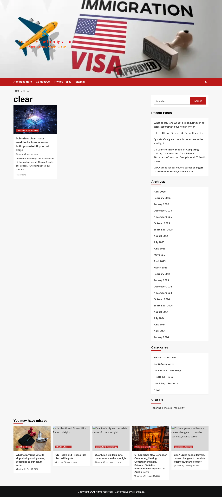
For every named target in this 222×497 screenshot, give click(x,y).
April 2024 (160, 330)
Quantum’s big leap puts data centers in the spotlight (178, 141)
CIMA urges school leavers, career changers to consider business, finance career (178, 169)
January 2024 (161, 337)
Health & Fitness (163, 376)
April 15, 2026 (32, 469)
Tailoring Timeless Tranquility (167, 407)
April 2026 (160, 191)
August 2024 (161, 311)
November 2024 (163, 292)
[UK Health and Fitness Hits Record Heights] (71, 438)
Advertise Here (22, 81)
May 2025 (159, 254)
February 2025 (162, 273)
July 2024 (159, 318)
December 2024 (163, 286)
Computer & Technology (27, 130)
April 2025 (160, 261)
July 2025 (159, 242)
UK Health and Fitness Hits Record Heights (178, 132)
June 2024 (159, 324)
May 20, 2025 (32, 154)
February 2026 (162, 197)
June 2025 (159, 248)
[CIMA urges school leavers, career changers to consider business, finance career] (190, 438)
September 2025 (163, 229)
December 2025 (163, 210)
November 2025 (163, 216)
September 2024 (163, 305)
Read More (21, 175)
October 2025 (162, 223)
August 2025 (161, 235)
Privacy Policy (62, 81)
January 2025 (161, 280)
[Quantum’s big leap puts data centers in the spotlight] (111, 438)
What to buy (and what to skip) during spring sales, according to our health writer (179, 124)
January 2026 (161, 204)
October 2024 (162, 299)
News (157, 389)
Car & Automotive (164, 363)
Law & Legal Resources (167, 383)
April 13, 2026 (71, 462)
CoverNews (121, 491)
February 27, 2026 (113, 462)
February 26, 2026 (152, 476)
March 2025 (160, 267)
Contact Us (43, 81)
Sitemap (80, 81)
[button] (206, 82)
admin (21, 154)
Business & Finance (165, 357)
